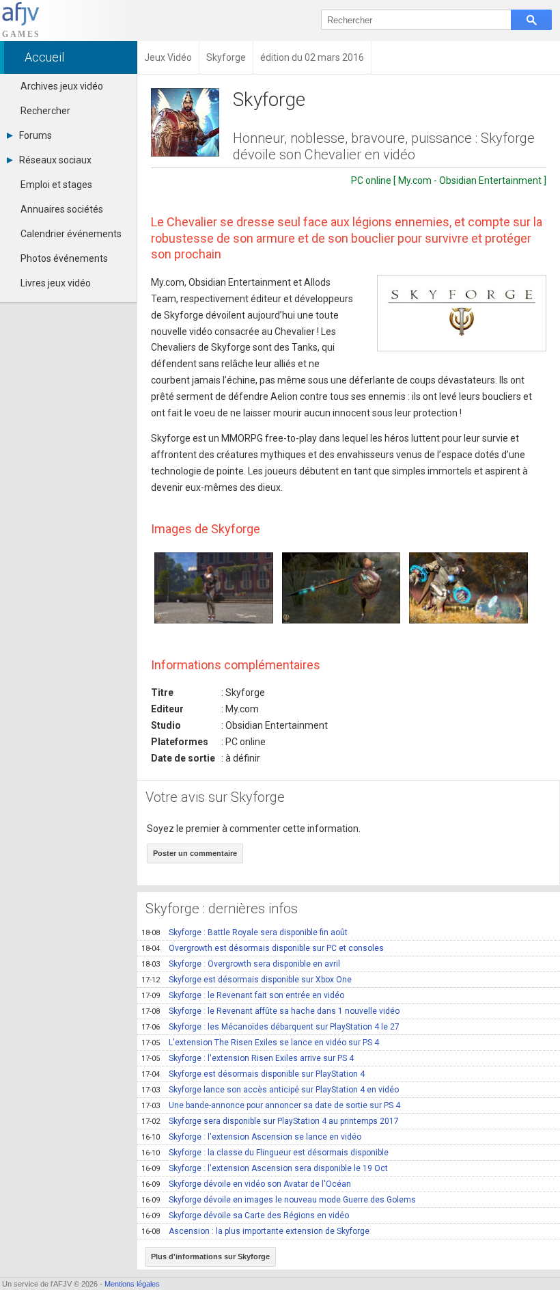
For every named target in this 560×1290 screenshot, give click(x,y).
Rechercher (45, 110)
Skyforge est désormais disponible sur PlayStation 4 (253, 1074)
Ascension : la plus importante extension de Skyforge (255, 1231)
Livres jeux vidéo (55, 283)
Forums (35, 135)
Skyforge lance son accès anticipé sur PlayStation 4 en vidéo (270, 1089)
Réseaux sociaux (55, 159)
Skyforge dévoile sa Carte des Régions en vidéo (245, 1215)
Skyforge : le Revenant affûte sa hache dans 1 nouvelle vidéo (270, 1011)
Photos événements (64, 258)
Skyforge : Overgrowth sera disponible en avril (240, 964)
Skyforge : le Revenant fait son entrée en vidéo (242, 995)
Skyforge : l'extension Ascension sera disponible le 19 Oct (264, 1168)
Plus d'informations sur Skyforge (210, 1256)
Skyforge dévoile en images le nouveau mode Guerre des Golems (278, 1200)
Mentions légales (132, 1284)
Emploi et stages (56, 184)
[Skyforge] (461, 313)
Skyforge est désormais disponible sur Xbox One (246, 979)
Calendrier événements (71, 233)
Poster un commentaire (195, 853)
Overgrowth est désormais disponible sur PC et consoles (262, 948)
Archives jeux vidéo (61, 86)
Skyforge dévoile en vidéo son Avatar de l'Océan (246, 1184)
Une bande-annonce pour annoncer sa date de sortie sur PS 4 (270, 1105)
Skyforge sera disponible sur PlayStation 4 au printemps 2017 (270, 1121)
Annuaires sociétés (61, 209)
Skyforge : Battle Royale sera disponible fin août (244, 932)
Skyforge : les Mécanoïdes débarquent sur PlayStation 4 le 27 (270, 1027)
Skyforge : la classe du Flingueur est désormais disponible (265, 1152)
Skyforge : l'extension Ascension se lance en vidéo (251, 1137)
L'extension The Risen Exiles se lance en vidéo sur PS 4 (260, 1042)
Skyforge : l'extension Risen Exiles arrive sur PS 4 (247, 1058)
